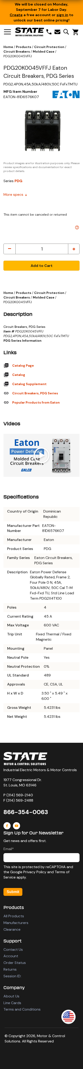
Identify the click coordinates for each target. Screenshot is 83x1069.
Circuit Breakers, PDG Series (35, 393)
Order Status (14, 962)
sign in (62, 14)
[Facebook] (7, 825)
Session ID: (12, 976)
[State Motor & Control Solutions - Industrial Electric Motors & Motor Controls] (25, 758)
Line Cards (12, 1002)
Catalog (18, 375)
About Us (11, 996)
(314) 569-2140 (19, 795)
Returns (10, 969)
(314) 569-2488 (19, 800)
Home (8, 47)
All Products (13, 916)
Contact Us (13, 949)
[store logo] (29, 31)
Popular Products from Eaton (36, 402)
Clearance (12, 929)
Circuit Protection (49, 47)
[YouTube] (16, 825)
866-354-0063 (25, 812)
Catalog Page (23, 365)
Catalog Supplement (29, 384)
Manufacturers (15, 922)
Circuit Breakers (17, 51)
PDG (18, 180)
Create (16, 14)
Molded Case (44, 51)
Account (10, 956)
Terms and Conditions (22, 1009)
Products (24, 47)
